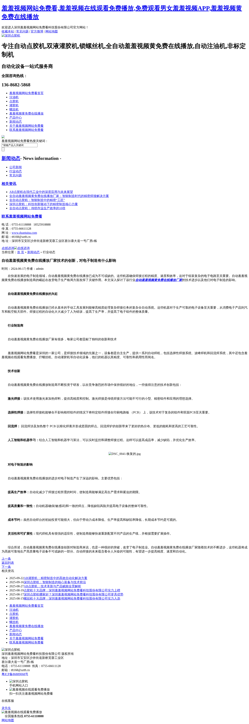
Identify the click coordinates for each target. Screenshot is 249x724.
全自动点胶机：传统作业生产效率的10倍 (37, 208)
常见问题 (22, 31)
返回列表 (8, 562)
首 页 (20, 252)
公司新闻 (15, 167)
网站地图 (51, 31)
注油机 (14, 97)
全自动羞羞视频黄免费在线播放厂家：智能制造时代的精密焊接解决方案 (59, 196)
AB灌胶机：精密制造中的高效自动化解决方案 (55, 578)
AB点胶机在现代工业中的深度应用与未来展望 (41, 191)
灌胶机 (14, 105)
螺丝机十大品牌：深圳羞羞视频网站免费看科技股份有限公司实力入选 (72, 598)
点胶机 (14, 101)
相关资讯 (9, 184)
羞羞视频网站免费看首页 (26, 93)
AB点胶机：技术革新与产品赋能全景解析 (52, 586)
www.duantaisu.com (24, 232)
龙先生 (6, 708)
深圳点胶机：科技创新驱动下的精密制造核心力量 (43, 204)
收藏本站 (8, 31)
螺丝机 (14, 109)
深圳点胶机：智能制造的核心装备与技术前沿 (55, 582)
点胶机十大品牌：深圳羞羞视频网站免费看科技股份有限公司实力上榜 (72, 590)
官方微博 (37, 31)
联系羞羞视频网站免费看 (26, 129)
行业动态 (15, 171)
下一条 (6, 566)
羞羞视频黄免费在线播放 (26, 113)
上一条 (6, 558)
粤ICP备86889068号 (15, 674)
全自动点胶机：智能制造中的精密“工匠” (37, 200)
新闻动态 (15, 121)
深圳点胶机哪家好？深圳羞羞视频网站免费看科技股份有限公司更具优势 (73, 594)
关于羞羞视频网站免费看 (26, 125)
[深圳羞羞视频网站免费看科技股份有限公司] (11, 35)
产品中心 (15, 117)
